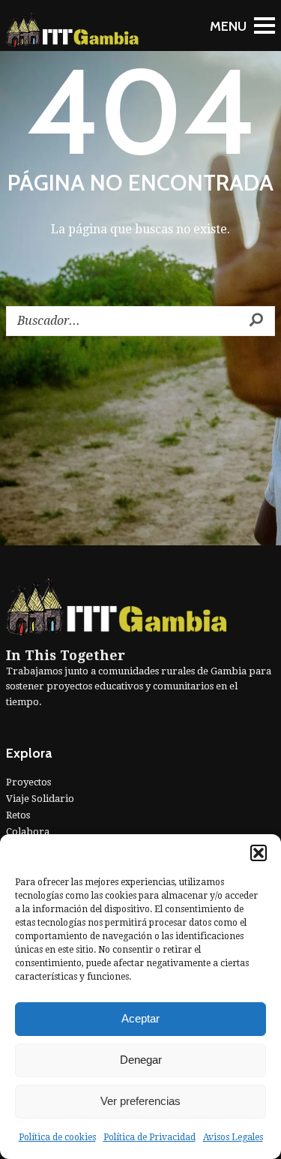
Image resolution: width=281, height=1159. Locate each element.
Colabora (27, 831)
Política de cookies (57, 1137)
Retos (18, 815)
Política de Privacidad (149, 1137)
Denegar (141, 1059)
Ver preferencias (140, 1100)
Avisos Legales (233, 1137)
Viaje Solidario (40, 798)
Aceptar (140, 1018)
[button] (258, 852)
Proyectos (28, 782)
